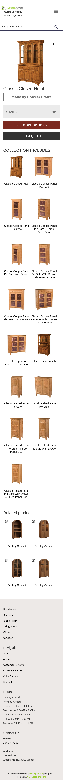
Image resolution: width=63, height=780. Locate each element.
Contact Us (9, 682)
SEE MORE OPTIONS (31, 125)
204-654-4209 (10, 742)
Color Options (10, 676)
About (6, 659)
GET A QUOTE (31, 136)
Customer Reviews (13, 665)
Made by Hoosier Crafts (31, 96)
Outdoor (8, 637)
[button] (54, 44)
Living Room (10, 626)
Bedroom (8, 615)
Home (6, 653)
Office (6, 632)
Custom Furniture (12, 670)
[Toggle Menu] (56, 11)
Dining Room (10, 620)
